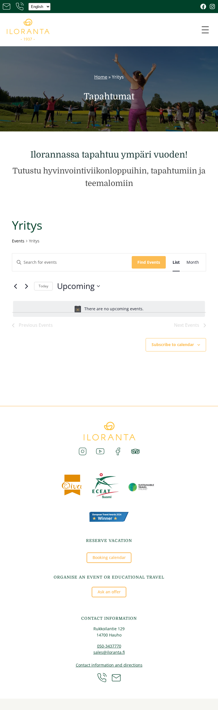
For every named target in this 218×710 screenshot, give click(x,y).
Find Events (148, 262)
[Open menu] (205, 30)
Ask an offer (109, 591)
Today (43, 286)
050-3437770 (109, 646)
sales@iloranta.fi (109, 652)
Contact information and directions (109, 665)
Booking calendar (109, 557)
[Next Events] (26, 286)
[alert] (109, 309)
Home (100, 77)
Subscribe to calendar (173, 344)
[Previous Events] (15, 286)
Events (18, 241)
